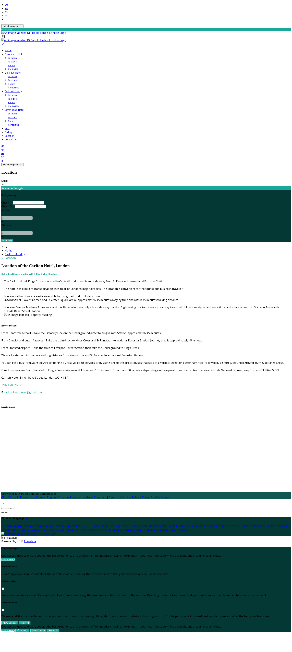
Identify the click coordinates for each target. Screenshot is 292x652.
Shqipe (148, 530)
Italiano (49, 526)
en (6, 8)
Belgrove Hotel (13, 72)
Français (38, 526)
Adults (5, 210)
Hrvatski (234, 526)
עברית (267, 526)
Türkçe (21, 530)
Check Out (7, 206)
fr (6, 16)
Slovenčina (176, 530)
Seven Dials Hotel (15, 109)
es (6, 12)
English (17, 526)
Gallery (8, 132)
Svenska (128, 530)
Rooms (11, 65)
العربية (86, 526)
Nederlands (8, 530)
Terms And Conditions (156, 497)
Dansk (59, 526)
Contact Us (13, 69)
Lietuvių (115, 526)
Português (71, 530)
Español (27, 526)
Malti (172, 526)
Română (117, 530)
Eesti (79, 526)
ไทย (28, 530)
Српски (138, 530)
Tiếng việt (93, 530)
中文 (186, 530)
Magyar (224, 526)
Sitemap (114, 497)
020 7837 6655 (13, 385)
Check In (6, 202)
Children (6, 225)
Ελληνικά (69, 526)
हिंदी (216, 526)
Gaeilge (104, 526)
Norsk (286, 526)
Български (183, 526)
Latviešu (125, 526)
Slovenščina (160, 530)
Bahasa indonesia (252, 526)
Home (8, 50)
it (5, 19)
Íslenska (276, 526)
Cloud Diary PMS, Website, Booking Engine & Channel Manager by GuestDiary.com (53, 497)
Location (12, 57)
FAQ (7, 128)
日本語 (51, 530)
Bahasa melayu (158, 526)
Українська (39, 530)
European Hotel (13, 54)
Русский (106, 530)
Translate (30, 541)
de (6, 4)
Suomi (95, 526)
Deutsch (6, 526)
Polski (83, 530)
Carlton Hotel (12, 91)
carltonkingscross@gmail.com (23, 392)
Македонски (140, 526)
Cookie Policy (130, 497)
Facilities (12, 61)
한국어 (60, 530)
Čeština (208, 526)
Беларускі (197, 526)
